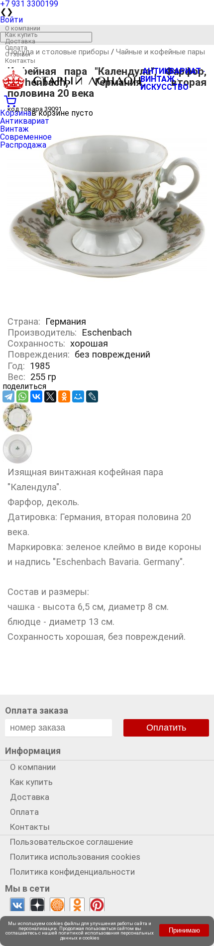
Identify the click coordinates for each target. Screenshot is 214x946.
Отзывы (17, 54)
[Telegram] (8, 396)
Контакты (20, 60)
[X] (50, 396)
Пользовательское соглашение (71, 842)
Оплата (16, 47)
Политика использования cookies (75, 857)
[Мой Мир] (78, 396)
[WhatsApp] (22, 396)
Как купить (21, 34)
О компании (22, 28)
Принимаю (184, 930)
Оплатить (166, 728)
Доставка (20, 41)
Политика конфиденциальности (72, 872)
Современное (26, 137)
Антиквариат (24, 121)
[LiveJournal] (92, 396)
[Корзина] (107, 100)
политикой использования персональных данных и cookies (106, 935)
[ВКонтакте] (36, 396)
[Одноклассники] (64, 396)
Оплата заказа (36, 710)
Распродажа (23, 145)
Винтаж (14, 129)
